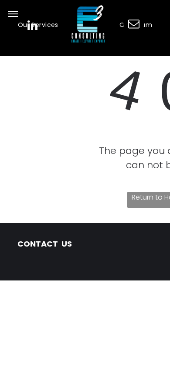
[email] (133, 24)
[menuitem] (38, 25)
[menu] (13, 14)
